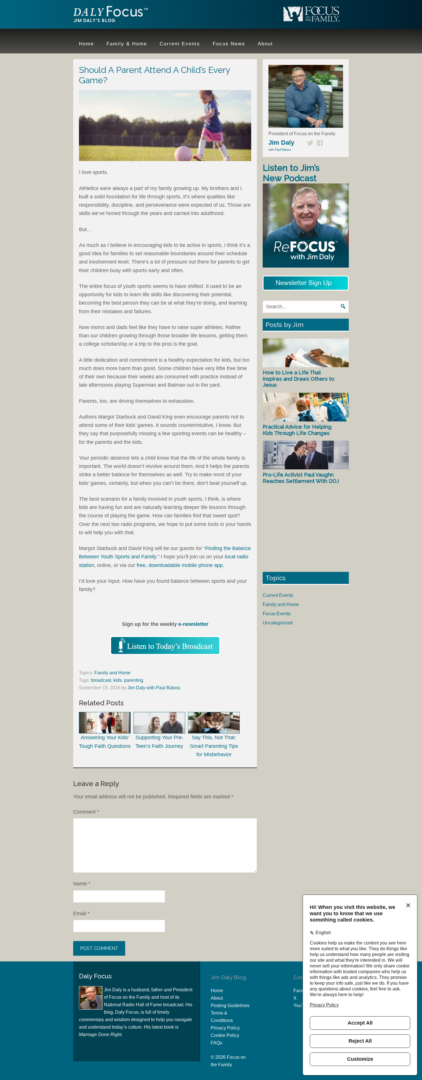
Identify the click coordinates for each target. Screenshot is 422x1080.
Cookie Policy (225, 1035)
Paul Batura (283, 149)
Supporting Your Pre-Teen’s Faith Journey (159, 742)
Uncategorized (278, 622)
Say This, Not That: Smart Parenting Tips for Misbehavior (214, 746)
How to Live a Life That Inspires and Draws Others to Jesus (298, 378)
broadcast (101, 680)
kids (117, 680)
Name (81, 884)
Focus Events (277, 613)
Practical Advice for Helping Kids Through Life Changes (297, 430)
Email (81, 913)
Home (217, 990)
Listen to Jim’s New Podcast (291, 173)
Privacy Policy (225, 1027)
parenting (133, 680)
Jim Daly (110, 15)
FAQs (216, 1042)
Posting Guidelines (230, 1005)
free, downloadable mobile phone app (180, 565)
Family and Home (112, 672)
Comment (86, 812)
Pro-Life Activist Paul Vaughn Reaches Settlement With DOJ (301, 478)
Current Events (278, 595)
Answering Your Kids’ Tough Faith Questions (105, 742)
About (217, 998)
